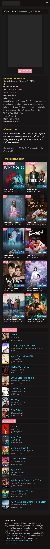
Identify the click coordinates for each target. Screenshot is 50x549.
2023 (32, 81)
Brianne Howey (23, 104)
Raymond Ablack (10, 110)
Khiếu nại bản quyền (22, 540)
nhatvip (15, 543)
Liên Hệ (8, 540)
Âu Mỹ (14, 95)
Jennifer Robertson (22, 107)
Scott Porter (36, 110)
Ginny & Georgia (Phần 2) (15, 78)
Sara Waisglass (24, 110)
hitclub (7, 543)
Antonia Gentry (9, 104)
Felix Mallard (8, 107)
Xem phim (26, 70)
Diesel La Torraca (36, 104)
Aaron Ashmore (39, 101)
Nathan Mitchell (37, 107)
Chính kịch (15, 92)
